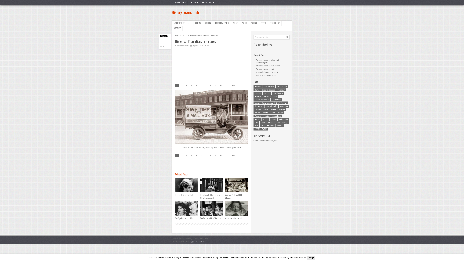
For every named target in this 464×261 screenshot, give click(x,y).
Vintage (271, 122)
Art (190, 23)
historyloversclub (183, 46)
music (257, 113)
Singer (257, 119)
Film (275, 96)
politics (266, 116)
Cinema (198, 23)
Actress (258, 87)
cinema (267, 93)
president (276, 116)
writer (279, 126)
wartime (270, 126)
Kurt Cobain (281, 103)
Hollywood (276, 100)
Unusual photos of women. (267, 72)
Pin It (162, 47)
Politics (254, 23)
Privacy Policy (208, 2)
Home (179, 36)
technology (283, 119)
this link (302, 258)
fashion (267, 96)
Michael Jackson (261, 109)
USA (256, 122)
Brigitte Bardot (268, 90)
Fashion (208, 23)
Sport (263, 23)
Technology (275, 23)
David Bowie (278, 93)
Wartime (177, 28)
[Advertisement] (248, 12)
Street (273, 119)
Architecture (179, 23)
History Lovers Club (185, 12)
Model (273, 109)
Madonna (284, 106)
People (244, 23)
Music (235, 23)
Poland (258, 116)
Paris (272, 113)
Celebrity (281, 90)
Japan (257, 103)
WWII (257, 129)
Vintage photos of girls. (265, 69)
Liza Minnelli (271, 106)
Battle (284, 87)
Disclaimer (193, 2)
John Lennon (267, 103)
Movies (282, 109)
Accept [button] (311, 258)
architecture (269, 87)
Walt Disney (282, 122)
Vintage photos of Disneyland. (268, 66)
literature (259, 106)
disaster (258, 96)
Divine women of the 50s (266, 75)
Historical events (222, 23)
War (256, 126)
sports (265, 119)
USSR (263, 122)
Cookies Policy (180, 2)
